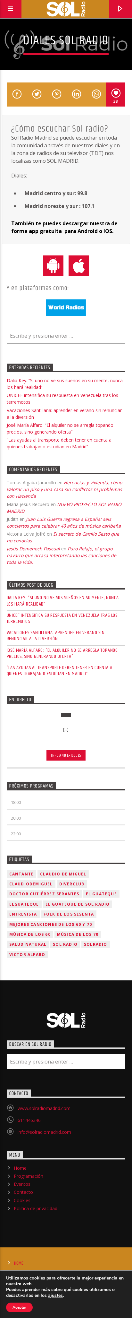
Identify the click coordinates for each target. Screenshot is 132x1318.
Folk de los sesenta (69, 914)
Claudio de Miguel (63, 874)
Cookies (22, 1200)
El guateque (101, 894)
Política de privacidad (35, 1208)
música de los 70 (77, 934)
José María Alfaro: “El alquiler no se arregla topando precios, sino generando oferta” (62, 653)
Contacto (23, 1192)
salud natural (28, 944)
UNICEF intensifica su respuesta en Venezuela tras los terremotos (62, 618)
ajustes (55, 1295)
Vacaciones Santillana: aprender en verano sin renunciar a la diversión (56, 636)
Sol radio (65, 944)
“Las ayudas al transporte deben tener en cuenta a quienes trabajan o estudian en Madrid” (59, 671)
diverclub (72, 884)
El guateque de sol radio (77, 904)
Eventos (22, 1184)
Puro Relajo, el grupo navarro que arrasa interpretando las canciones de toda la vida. (61, 555)
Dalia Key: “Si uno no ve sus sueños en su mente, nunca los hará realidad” (63, 601)
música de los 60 (30, 934)
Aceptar (19, 1307)
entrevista (23, 914)
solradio (95, 944)
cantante (21, 874)
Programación (28, 1176)
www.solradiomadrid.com (44, 1108)
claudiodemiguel (31, 884)
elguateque (24, 904)
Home (20, 1168)
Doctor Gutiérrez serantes (44, 894)
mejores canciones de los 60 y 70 (50, 924)
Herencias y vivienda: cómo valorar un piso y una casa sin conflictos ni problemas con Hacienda (64, 489)
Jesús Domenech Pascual (33, 549)
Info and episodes (66, 755)
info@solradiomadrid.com (44, 1132)
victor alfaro (27, 954)
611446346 (29, 1120)
